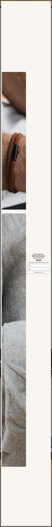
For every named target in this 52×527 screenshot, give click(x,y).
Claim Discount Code (38, 272)
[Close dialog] (50, 2)
